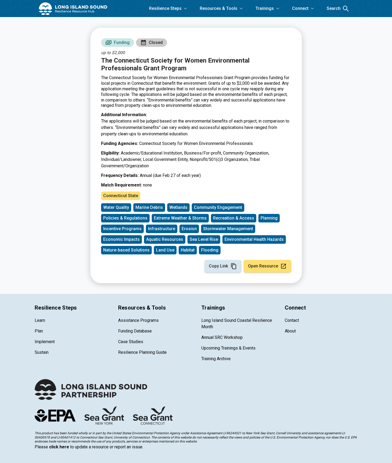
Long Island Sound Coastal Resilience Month (236, 323)
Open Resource (263, 266)
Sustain (42, 352)
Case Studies (130, 341)
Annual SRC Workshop (222, 337)
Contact (292, 320)
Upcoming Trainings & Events (228, 348)
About (290, 331)
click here (59, 446)
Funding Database (135, 331)
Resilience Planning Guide (142, 352)
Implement (45, 341)
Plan (39, 331)
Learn (40, 320)
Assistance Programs (138, 320)
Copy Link (218, 266)
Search (334, 8)
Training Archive (216, 358)
